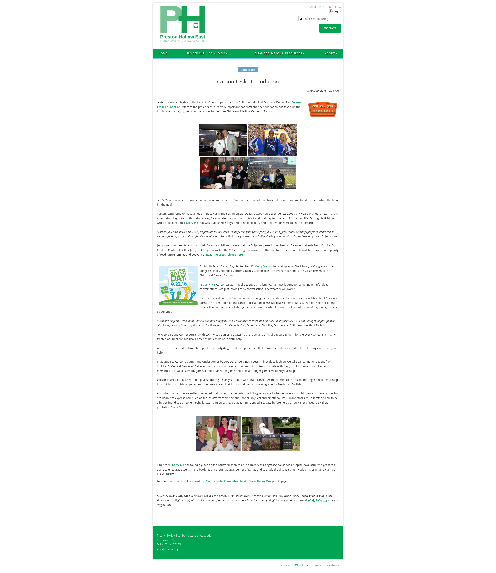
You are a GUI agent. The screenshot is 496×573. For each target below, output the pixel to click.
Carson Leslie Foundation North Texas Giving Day (238, 481)
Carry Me (192, 223)
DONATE (330, 28)
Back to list (248, 69)
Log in (337, 11)
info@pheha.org (317, 500)
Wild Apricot (303, 565)
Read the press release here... (225, 254)
